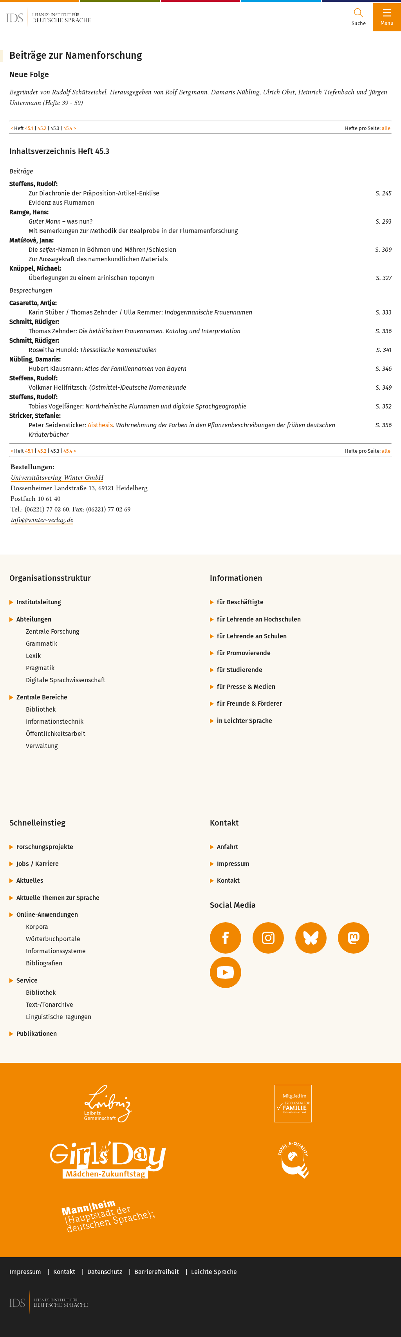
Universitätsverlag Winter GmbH (57, 477)
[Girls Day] (108, 1160)
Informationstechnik (54, 721)
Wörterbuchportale (53, 939)
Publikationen (36, 1033)
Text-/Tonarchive (49, 1004)
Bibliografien (44, 963)
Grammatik (41, 643)
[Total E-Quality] (293, 1160)
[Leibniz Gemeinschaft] (108, 1103)
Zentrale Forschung (52, 631)
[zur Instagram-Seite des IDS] (268, 938)
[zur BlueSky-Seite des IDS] (311, 938)
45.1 (29, 128)
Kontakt (228, 880)
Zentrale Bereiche (41, 697)
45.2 (42, 128)
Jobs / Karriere (37, 863)
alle (386, 128)
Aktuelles (29, 880)
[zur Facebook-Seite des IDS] (225, 938)
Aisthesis (100, 425)
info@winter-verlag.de (42, 520)
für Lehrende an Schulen (252, 636)
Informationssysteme (56, 951)
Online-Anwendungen (47, 914)
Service (27, 980)
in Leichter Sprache (244, 721)
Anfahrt (227, 847)
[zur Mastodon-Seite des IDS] (353, 938)
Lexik (33, 655)
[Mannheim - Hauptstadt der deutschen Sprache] (108, 1216)
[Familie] (293, 1103)
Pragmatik (40, 668)
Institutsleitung (38, 602)
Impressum (233, 863)
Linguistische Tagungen (58, 1017)
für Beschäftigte (240, 602)
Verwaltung (42, 746)
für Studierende (239, 670)
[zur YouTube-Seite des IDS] (225, 972)
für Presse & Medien (246, 686)
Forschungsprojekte (44, 847)
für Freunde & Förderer (249, 703)
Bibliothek (41, 709)
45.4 (67, 128)
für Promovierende (244, 653)
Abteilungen (33, 619)
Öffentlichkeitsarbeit (55, 733)
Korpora (37, 926)
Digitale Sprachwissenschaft (65, 680)
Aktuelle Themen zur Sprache (57, 898)
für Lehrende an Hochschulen (259, 619)
